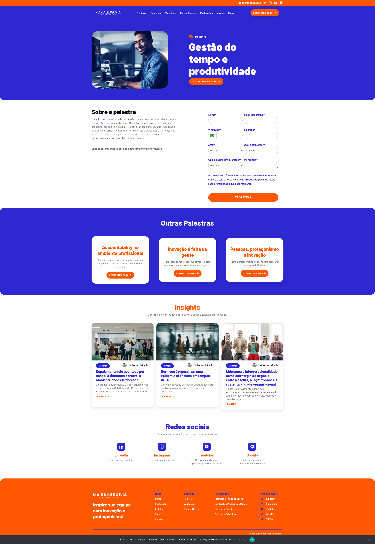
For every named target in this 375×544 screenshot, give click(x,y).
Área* (211, 144)
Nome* (212, 114)
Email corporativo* (254, 114)
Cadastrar (243, 197)
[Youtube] (275, 2)
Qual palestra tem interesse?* (224, 159)
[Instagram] (270, 2)
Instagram (162, 455)
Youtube (206, 455)
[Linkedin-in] (264, 2)
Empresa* (249, 129)
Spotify (252, 455)
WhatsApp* (214, 129)
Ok (252, 539)
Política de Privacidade (245, 179)
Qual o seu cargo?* (254, 144)
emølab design (273, 533)
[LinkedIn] (121, 447)
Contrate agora (119, 275)
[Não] (369, 540)
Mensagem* (251, 159)
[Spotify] (281, 2)
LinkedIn (121, 455)
